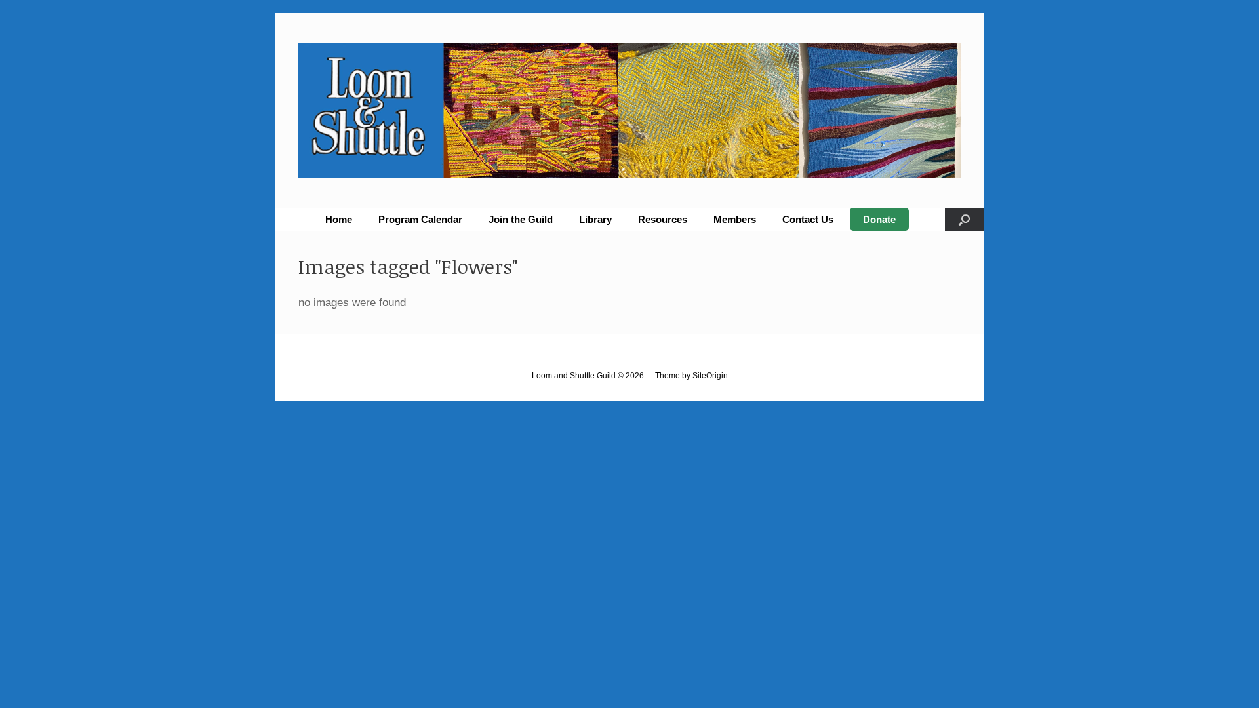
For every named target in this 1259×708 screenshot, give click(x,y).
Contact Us (807, 219)
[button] (964, 219)
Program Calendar (420, 219)
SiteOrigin (710, 376)
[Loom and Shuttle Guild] (629, 110)
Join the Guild (521, 219)
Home (338, 219)
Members (734, 219)
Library (595, 219)
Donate (879, 219)
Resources (662, 219)
